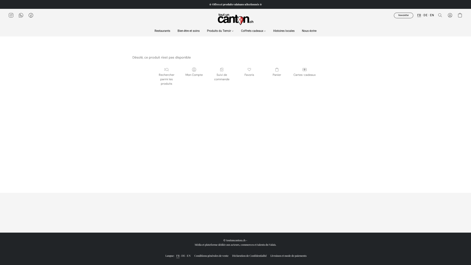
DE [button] (425, 15)
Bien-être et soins (189, 31)
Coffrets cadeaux (252, 31)
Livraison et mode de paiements (288, 255)
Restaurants (162, 31)
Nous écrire (309, 31)
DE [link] (183, 255)
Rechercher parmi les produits (166, 79)
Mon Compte (194, 75)
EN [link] (189, 255)
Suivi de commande (221, 77)
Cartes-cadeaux (304, 75)
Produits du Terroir (219, 31)
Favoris (249, 75)
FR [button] (419, 15)
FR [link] (178, 255)
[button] (235, 19)
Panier (277, 75)
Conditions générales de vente (211, 255)
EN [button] (432, 15)
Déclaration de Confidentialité (249, 255)
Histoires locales (284, 31)
